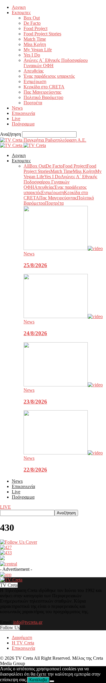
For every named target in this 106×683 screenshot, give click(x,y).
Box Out (32, 17)
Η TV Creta (23, 642)
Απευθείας (34, 70)
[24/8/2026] (63, 316)
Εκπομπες (21, 12)
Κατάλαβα (38, 680)
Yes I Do (32, 54)
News (17, 107)
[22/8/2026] (63, 452)
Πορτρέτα (33, 102)
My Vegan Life (38, 49)
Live (16, 118)
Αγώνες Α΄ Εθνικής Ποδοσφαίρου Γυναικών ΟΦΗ (60, 182)
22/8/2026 (35, 470)
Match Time (35, 39)
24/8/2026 (35, 333)
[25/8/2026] (63, 248)
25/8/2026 (35, 265)
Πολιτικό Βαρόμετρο (43, 97)
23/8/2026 (35, 401)
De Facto (32, 23)
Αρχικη (19, 7)
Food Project (35, 28)
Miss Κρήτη (35, 44)
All (26, 165)
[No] (51, 681)
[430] (18, 542)
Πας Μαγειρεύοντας (42, 92)
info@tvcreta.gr (27, 622)
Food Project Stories (42, 33)
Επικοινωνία (23, 113)
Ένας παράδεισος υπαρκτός (49, 76)
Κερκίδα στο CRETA (44, 86)
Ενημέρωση (35, 81)
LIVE (5, 507)
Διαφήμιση (22, 637)
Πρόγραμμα (23, 123)
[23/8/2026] (63, 384)
